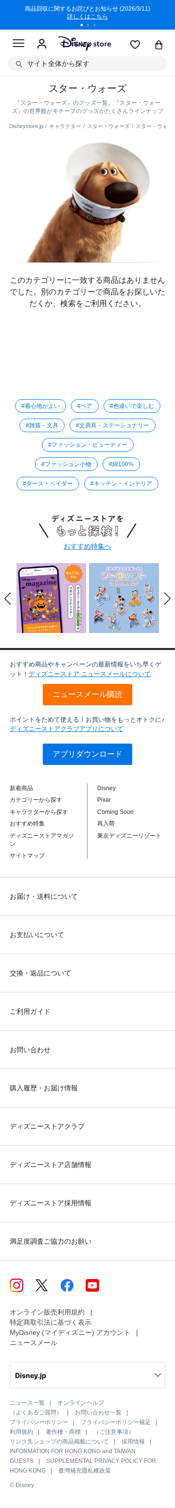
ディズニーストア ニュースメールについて (90, 674)
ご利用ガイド (30, 1011)
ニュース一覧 (27, 1402)
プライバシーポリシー (39, 1422)
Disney (106, 788)
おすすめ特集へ (87, 546)
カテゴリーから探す (36, 799)
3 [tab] (98, 26)
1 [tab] (85, 26)
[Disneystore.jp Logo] (84, 43)
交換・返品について (40, 973)
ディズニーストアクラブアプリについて (66, 728)
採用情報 (133, 1441)
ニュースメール (33, 1342)
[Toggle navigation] (18, 44)
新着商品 (21, 788)
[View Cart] (159, 45)
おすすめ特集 (27, 823)
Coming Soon (115, 812)
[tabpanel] (87, 14)
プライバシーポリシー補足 (116, 1422)
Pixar (104, 799)
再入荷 (106, 823)
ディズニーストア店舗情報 (50, 1164)
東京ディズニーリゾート (129, 835)
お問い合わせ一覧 (98, 1412)
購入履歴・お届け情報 (44, 1088)
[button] (7, 598)
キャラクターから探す (39, 812)
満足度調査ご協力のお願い (50, 1241)
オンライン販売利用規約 (47, 1312)
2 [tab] (91, 26)
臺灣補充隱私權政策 (84, 1470)
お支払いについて (37, 935)
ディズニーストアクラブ (47, 1126)
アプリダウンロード (87, 754)
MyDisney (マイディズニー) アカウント (70, 1332)
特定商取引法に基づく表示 (50, 1322)
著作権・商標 (63, 1431)
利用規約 (21, 1431)
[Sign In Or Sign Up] (41, 44)
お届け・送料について (44, 896)
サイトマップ (27, 855)
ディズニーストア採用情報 (50, 1203)
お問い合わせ (30, 1050)
